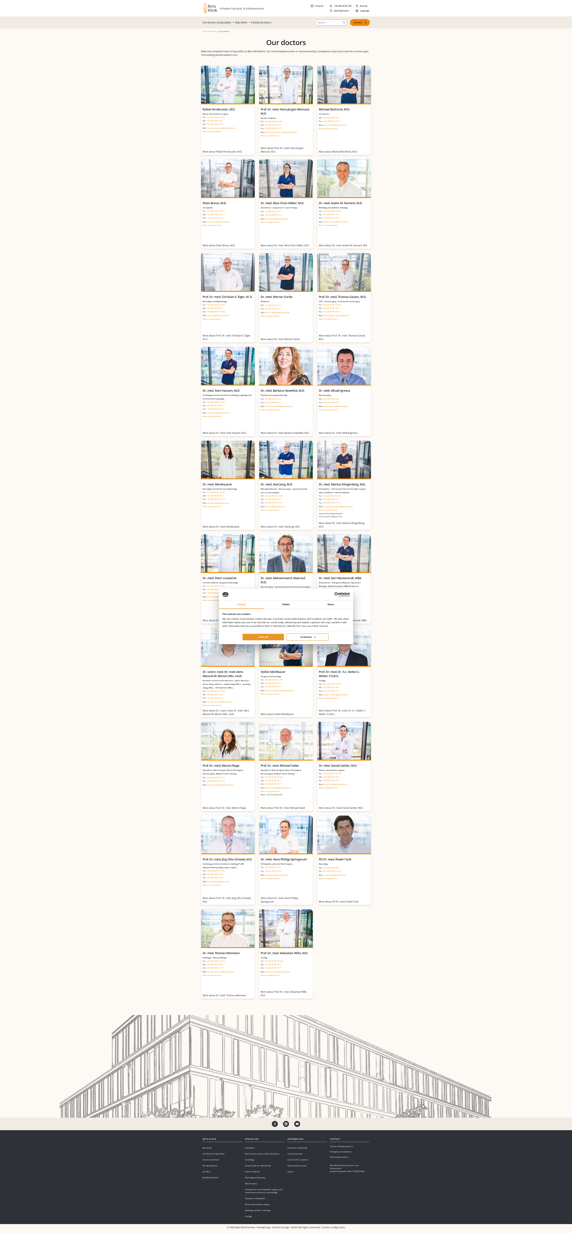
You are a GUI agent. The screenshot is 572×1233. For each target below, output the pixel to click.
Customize (306, 637)
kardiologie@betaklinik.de (218, 881)
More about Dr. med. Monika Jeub (221, 526)
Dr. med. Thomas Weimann (221, 953)
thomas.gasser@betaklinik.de (336, 315)
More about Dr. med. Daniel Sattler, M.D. (341, 808)
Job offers (207, 1171)
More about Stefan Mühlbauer (277, 714)
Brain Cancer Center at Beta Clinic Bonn (262, 1153)
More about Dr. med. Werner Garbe (280, 339)
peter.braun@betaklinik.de (218, 222)
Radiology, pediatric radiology (257, 1210)
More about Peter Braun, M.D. (219, 245)
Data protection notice (297, 1165)
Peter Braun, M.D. (215, 203)
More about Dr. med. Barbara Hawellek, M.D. (285, 433)
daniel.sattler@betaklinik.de (335, 784)
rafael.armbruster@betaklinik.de (221, 128)
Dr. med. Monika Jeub (217, 484)
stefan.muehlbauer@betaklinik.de (279, 690)
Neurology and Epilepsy (255, 1177)
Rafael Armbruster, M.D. (219, 109)
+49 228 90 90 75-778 (215, 117)
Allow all (263, 637)
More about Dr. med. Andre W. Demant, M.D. (343, 245)
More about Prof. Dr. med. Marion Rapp (224, 808)
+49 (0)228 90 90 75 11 (216, 781)
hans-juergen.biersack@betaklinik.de (281, 132)
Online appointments (339, 1157)
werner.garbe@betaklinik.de (277, 312)
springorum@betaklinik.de (276, 875)
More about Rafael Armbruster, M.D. (222, 151)
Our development (210, 1165)
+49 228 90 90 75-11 (215, 124)
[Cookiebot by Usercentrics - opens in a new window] (337, 594)
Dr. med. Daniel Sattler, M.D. (338, 766)
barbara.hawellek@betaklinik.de (279, 406)
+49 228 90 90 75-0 (214, 120)
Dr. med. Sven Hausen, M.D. (221, 391)
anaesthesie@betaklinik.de (334, 125)
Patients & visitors (261, 22)
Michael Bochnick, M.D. (334, 109)
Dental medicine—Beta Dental (258, 1165)
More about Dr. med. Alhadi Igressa (338, 433)
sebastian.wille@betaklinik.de (277, 972)
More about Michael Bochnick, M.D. (338, 151)
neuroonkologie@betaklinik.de (220, 785)
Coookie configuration (333, 1227)
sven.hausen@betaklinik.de (218, 413)
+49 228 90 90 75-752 (215, 311)
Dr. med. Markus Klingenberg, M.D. (342, 484)
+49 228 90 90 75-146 (331, 684)
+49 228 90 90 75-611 (215, 877)
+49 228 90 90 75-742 (215, 586)
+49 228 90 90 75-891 (273, 121)
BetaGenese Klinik (210, 1177)
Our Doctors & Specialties (217, 22)
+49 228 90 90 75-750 (215, 305)
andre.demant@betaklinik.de (335, 222)
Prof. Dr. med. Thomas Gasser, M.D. (342, 297)
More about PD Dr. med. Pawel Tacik (339, 901)
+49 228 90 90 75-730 (215, 871)
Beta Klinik (241, 22)
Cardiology (249, 1159)
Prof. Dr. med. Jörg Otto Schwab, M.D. (227, 859)
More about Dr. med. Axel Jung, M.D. (280, 526)
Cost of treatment (295, 1153)
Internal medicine (252, 1171)
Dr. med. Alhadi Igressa (334, 391)
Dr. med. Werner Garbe (276, 297)
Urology (248, 1216)
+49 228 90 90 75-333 (215, 211)
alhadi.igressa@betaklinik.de (335, 406)
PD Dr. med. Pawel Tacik (335, 859)
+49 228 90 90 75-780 (273, 680)
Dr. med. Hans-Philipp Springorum (284, 859)
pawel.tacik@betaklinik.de (334, 875)
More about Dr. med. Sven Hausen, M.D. (225, 433)
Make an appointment (212, 131)
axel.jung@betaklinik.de (275, 506)
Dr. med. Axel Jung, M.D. (277, 484)
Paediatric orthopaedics (255, 1198)
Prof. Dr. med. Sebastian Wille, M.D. (284, 953)
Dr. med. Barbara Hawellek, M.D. (283, 391)
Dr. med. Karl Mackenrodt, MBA (340, 578)
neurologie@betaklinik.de (218, 315)
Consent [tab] (241, 604)
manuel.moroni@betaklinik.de (220, 702)
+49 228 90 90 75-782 (273, 777)
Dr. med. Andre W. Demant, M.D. (341, 203)
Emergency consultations (341, 1151)
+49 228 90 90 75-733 (331, 496)
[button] (343, 22)
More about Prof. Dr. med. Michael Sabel (283, 808)
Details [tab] (286, 604)
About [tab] (330, 604)
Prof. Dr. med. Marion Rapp (221, 766)
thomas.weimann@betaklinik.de (220, 972)
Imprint (290, 1171)
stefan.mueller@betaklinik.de (335, 694)
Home (205, 31)
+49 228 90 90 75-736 (215, 402)
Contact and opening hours (341, 1146)
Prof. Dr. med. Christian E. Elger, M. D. (228, 297)
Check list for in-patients (297, 1159)
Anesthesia (250, 1148)
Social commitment (211, 1159)
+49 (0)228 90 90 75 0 (215, 777)
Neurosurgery (251, 1183)
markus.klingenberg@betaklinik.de (338, 506)
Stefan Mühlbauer (273, 672)
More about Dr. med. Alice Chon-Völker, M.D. (285, 245)
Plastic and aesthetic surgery (257, 1204)
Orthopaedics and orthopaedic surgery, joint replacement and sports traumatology (264, 1191)
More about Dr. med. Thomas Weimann (224, 995)
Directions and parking (297, 1148)
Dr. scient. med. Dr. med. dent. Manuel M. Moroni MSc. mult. (223, 674)
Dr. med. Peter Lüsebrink (220, 578)
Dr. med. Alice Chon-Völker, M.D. (282, 203)
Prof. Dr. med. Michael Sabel (280, 766)
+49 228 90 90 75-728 (215, 691)
